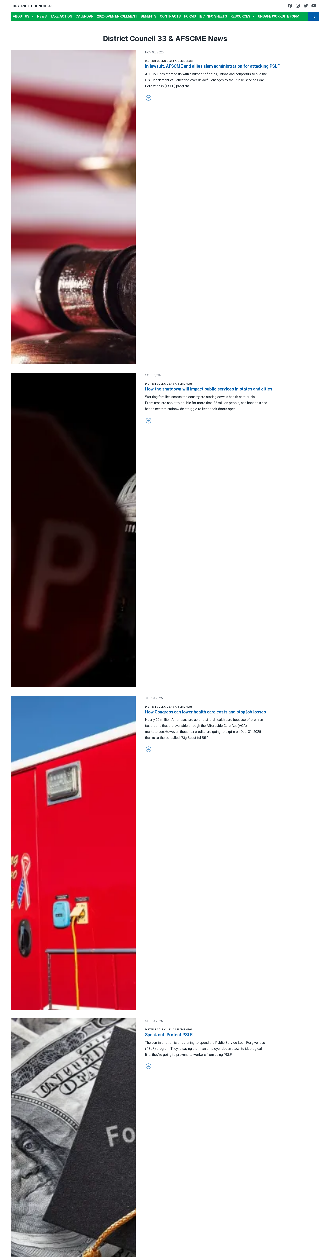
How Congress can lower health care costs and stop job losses (205, 711)
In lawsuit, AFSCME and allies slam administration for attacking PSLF (212, 66)
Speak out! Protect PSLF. (169, 1034)
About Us (21, 16)
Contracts (170, 16)
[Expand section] (33, 16)
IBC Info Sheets (213, 16)
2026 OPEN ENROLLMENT (117, 16)
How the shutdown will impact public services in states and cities (208, 389)
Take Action (61, 16)
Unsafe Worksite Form (278, 16)
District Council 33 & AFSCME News (168, 61)
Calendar (85, 16)
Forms (190, 16)
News (42, 16)
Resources (240, 16)
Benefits (148, 16)
